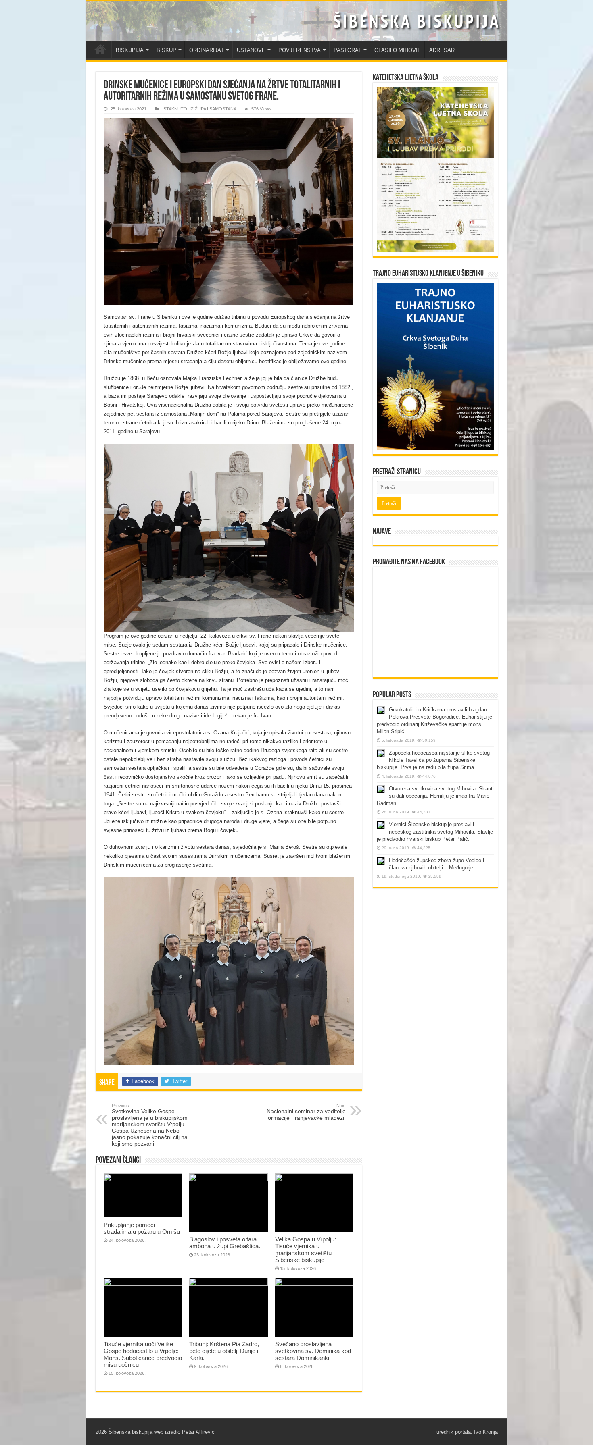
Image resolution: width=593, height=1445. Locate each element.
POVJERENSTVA (299, 50)
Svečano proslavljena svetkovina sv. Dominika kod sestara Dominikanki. (313, 1351)
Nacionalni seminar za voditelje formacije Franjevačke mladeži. (306, 1112)
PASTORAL (347, 50)
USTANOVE (251, 50)
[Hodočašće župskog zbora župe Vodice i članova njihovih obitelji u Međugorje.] (381, 861)
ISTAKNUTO (174, 108)
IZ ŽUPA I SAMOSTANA (213, 108)
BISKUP (166, 50)
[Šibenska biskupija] (296, 21)
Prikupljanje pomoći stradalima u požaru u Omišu (142, 1228)
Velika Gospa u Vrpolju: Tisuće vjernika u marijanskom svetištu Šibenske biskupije (305, 1249)
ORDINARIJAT (206, 50)
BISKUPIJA (130, 50)
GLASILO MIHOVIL (397, 50)
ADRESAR (442, 50)
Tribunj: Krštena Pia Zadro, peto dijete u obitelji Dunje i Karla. (224, 1351)
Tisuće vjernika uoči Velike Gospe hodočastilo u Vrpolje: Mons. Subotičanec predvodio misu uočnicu (143, 1354)
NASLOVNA (100, 49)
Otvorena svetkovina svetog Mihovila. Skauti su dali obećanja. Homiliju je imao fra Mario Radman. (435, 796)
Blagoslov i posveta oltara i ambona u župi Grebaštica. (224, 1243)
